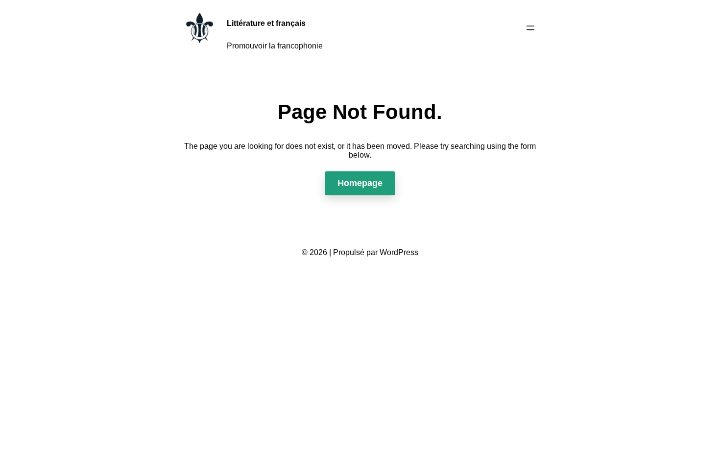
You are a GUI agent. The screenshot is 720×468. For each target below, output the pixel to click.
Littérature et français (266, 23)
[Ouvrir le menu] (530, 28)
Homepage (360, 183)
